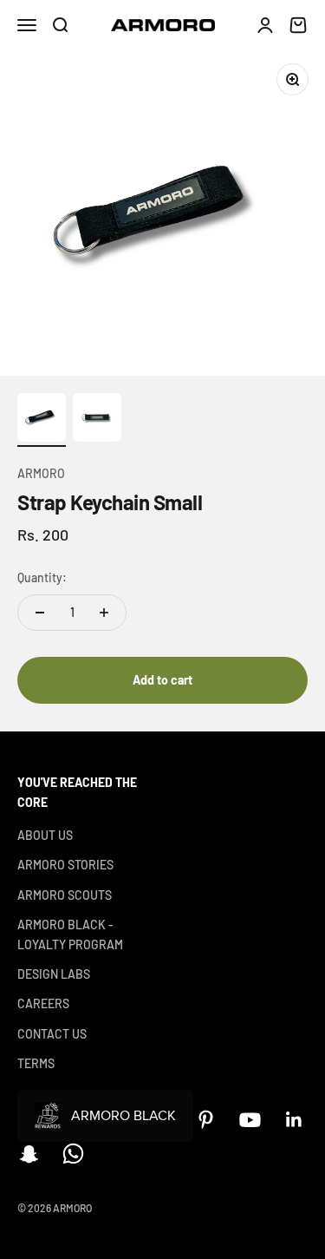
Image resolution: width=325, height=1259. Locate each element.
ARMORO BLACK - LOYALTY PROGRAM (70, 934)
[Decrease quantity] (40, 612)
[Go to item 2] (97, 420)
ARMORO (41, 473)
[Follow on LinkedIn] (294, 1119)
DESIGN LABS (53, 974)
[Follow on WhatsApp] (73, 1153)
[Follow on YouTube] (250, 1119)
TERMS (36, 1063)
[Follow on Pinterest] (206, 1119)
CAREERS (43, 1003)
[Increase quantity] (104, 612)
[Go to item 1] (41, 420)
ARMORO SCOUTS (64, 895)
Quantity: (42, 577)
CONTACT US (52, 1033)
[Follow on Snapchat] (29, 1153)
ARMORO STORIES (65, 864)
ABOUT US (45, 835)
